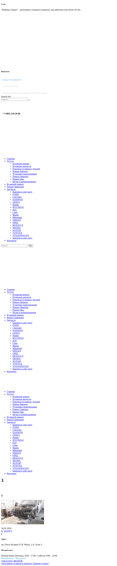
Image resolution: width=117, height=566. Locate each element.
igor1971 (8, 531)
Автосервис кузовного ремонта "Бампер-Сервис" (25, 563)
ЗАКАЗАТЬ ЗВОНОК (12, 561)
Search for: (6, 96)
